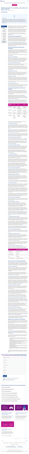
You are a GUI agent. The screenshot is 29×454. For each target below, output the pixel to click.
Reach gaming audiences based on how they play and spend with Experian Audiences (7, 413)
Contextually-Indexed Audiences (12, 331)
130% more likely (15, 30)
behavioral (12, 43)
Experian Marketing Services (4, 10)
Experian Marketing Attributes (11, 133)
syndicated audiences (13, 100)
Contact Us (17, 444)
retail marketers (20, 211)
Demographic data (10, 129)
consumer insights (14, 304)
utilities (19, 172)
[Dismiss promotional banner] (27, 4)
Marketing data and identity (5, 411)
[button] (14, 387)
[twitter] (3, 12)
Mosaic (9, 100)
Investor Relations (13, 444)
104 (24, 438)
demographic (23, 42)
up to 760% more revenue (17, 60)
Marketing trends (17, 411)
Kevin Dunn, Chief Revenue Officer (8, 435)
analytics (9, 295)
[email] (6, 12)
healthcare (11, 142)
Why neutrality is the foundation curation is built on (7, 430)
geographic (9, 43)
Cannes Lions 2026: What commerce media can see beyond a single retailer (21, 413)
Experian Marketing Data (11, 276)
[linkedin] (5, 12)
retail (16, 142)
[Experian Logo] (3, 1)
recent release (12, 334)
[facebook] (1, 12)
